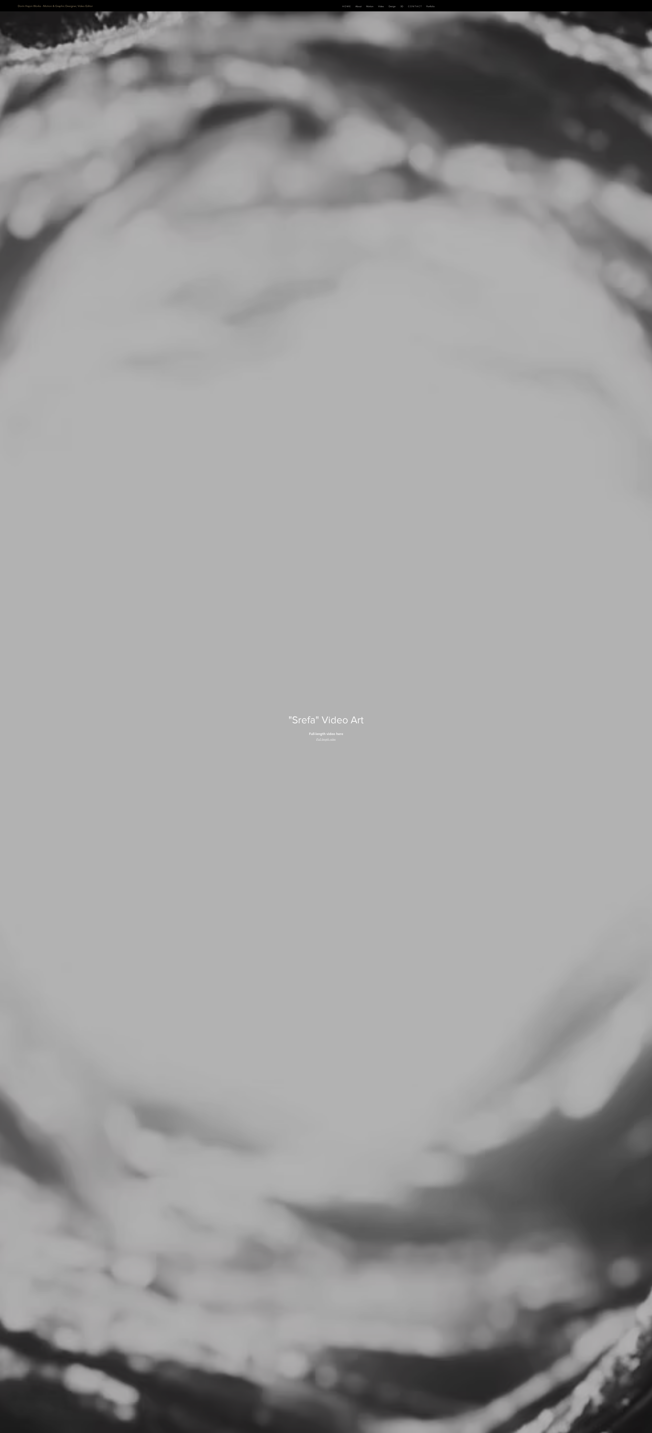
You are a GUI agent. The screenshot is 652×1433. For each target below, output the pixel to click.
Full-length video (326, 739)
